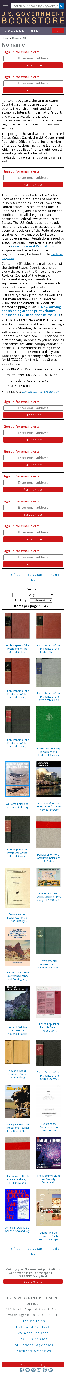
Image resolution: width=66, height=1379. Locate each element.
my (14, 31)
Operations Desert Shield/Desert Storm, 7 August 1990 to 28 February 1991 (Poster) (49, 897)
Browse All (19, 38)
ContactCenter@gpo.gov (40, 391)
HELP (36, 31)
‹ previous (35, 574)
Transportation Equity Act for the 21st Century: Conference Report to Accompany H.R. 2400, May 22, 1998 (17, 918)
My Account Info (33, 1333)
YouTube (39, 1370)
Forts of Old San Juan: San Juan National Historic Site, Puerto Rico (17, 1030)
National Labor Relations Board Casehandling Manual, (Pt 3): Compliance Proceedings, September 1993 (17, 1074)
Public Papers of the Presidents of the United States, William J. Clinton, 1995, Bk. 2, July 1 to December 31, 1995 (48, 1076)
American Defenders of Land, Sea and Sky (17, 1229)
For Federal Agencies (33, 1345)
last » (35, 580)
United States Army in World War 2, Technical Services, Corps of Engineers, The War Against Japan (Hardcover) (48, 752)
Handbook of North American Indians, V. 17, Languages (17, 1179)
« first (15, 574)
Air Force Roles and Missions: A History (17, 805)
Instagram (33, 1370)
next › (55, 574)
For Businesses (33, 1339)
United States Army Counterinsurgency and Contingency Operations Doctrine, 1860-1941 (17, 976)
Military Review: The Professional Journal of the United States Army (17, 1128)
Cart (58, 31)
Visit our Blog (33, 1365)
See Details (33, 1281)
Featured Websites (33, 1351)
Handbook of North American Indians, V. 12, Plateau (48, 858)
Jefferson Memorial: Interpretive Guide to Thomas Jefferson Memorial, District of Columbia (49, 806)
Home (5, 38)
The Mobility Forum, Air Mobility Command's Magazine (49, 1179)
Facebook (22, 1370)
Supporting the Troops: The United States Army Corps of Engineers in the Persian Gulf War (48, 1236)
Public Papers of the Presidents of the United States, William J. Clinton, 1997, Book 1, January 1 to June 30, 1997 (17, 743)
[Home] (33, 22)
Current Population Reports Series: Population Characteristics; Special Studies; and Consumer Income (48, 1027)
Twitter (27, 1370)
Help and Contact (33, 1327)
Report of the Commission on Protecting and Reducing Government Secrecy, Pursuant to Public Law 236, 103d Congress (48, 1127)
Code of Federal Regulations (32, 246)
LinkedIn (50, 1370)
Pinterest (45, 1370)
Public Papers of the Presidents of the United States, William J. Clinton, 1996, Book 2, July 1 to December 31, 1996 (17, 853)
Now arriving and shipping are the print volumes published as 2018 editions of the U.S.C (31, 311)
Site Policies (33, 1321)
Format (32, 589)
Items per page (26, 606)
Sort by (21, 600)
